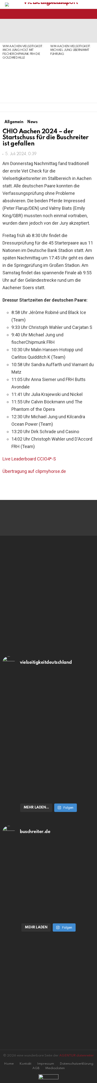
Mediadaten (55, 1068)
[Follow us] (83, 14)
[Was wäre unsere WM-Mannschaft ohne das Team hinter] (48, 709)
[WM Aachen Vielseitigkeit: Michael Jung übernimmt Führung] (72, 31)
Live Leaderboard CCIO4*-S (29, 458)
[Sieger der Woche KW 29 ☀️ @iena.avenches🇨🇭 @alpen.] (48, 914)
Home (9, 1063)
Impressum (45, 1063)
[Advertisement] (24, 81)
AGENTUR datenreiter (76, 1055)
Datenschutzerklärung (76, 1063)
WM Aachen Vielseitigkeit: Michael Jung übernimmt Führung (70, 50)
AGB (36, 1068)
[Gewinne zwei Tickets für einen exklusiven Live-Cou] (48, 876)
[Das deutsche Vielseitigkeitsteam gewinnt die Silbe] (48, 772)
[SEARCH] (92, 14)
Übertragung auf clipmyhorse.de (34, 471)
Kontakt (25, 1063)
